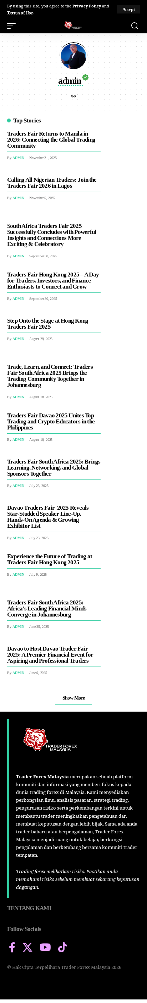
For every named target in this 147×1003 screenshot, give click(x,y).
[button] (128, 9)
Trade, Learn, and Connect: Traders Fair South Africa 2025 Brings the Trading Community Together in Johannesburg (50, 375)
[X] (27, 947)
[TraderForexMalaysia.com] (73, 25)
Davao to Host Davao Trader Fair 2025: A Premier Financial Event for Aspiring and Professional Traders (50, 654)
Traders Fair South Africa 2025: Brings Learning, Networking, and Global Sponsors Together (54, 467)
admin (18, 158)
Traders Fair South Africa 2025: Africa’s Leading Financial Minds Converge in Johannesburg (46, 608)
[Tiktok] (62, 947)
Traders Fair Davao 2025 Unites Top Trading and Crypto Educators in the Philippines (51, 421)
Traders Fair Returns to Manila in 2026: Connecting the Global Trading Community (51, 139)
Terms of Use (20, 12)
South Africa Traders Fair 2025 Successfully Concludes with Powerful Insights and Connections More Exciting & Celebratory (51, 235)
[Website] (73, 97)
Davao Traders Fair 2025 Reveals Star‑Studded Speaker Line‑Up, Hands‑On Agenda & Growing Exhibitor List (47, 516)
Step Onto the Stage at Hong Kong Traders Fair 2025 (47, 323)
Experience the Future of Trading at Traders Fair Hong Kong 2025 (49, 559)
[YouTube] (45, 947)
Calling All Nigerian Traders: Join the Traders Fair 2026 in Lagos (52, 182)
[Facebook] (12, 947)
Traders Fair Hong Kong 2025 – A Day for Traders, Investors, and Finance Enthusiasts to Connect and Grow (53, 280)
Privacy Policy (86, 6)
